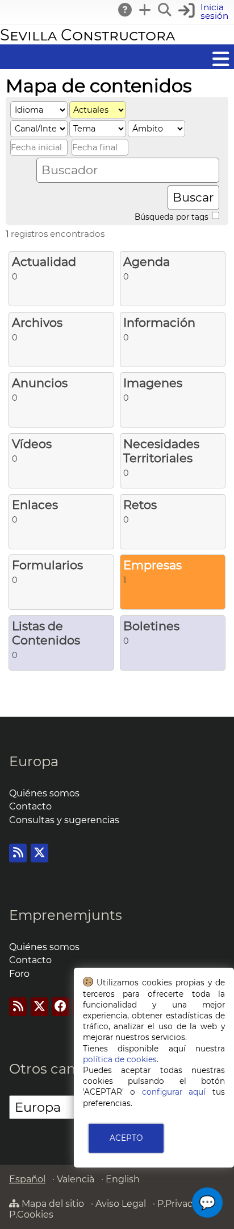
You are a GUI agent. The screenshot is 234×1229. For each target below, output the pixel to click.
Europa (33, 761)
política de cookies (120, 1059)
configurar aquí (174, 1091)
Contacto (30, 806)
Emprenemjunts (65, 915)
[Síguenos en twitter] (39, 853)
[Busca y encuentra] (165, 9)
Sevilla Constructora (87, 35)
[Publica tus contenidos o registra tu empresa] (145, 9)
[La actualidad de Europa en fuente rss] (18, 853)
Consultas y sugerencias (64, 820)
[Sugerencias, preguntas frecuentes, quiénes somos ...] (125, 9)
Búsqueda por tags (173, 216)
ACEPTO (126, 1137)
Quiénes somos (44, 793)
